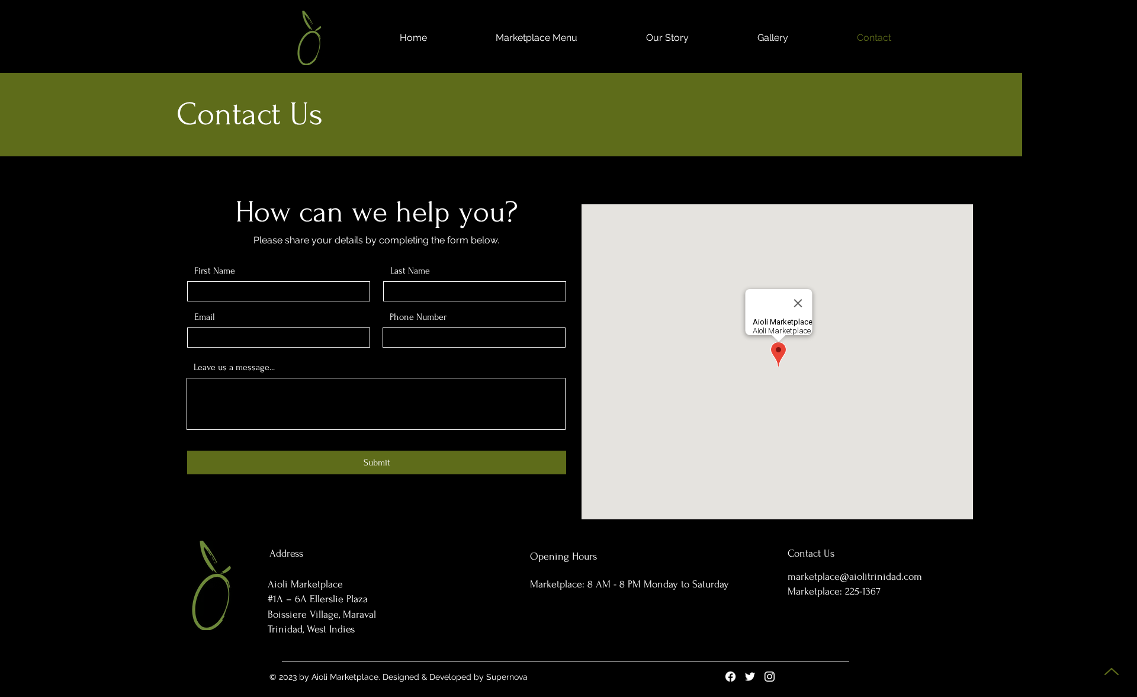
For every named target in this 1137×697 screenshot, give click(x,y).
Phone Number (418, 317)
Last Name (410, 270)
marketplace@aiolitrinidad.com (855, 576)
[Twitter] (750, 676)
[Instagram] (769, 676)
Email (204, 317)
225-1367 (863, 591)
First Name (214, 270)
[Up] (1111, 671)
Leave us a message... (234, 367)
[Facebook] (730, 676)
